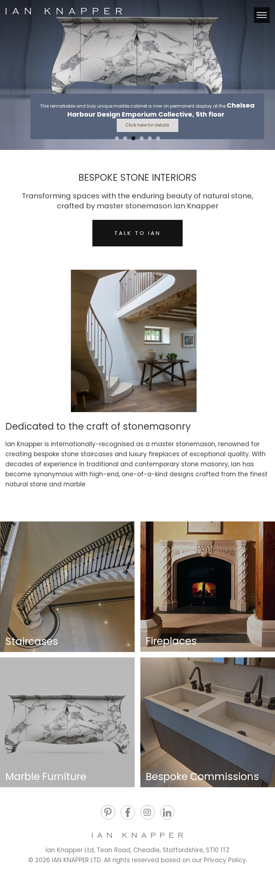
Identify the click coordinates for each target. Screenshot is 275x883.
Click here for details (147, 125)
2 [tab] (125, 138)
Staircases (31, 641)
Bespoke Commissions (202, 777)
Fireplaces (171, 641)
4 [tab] (142, 138)
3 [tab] (133, 138)
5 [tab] (150, 138)
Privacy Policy (225, 860)
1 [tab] (117, 138)
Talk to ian (137, 233)
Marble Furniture (45, 777)
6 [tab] (158, 138)
